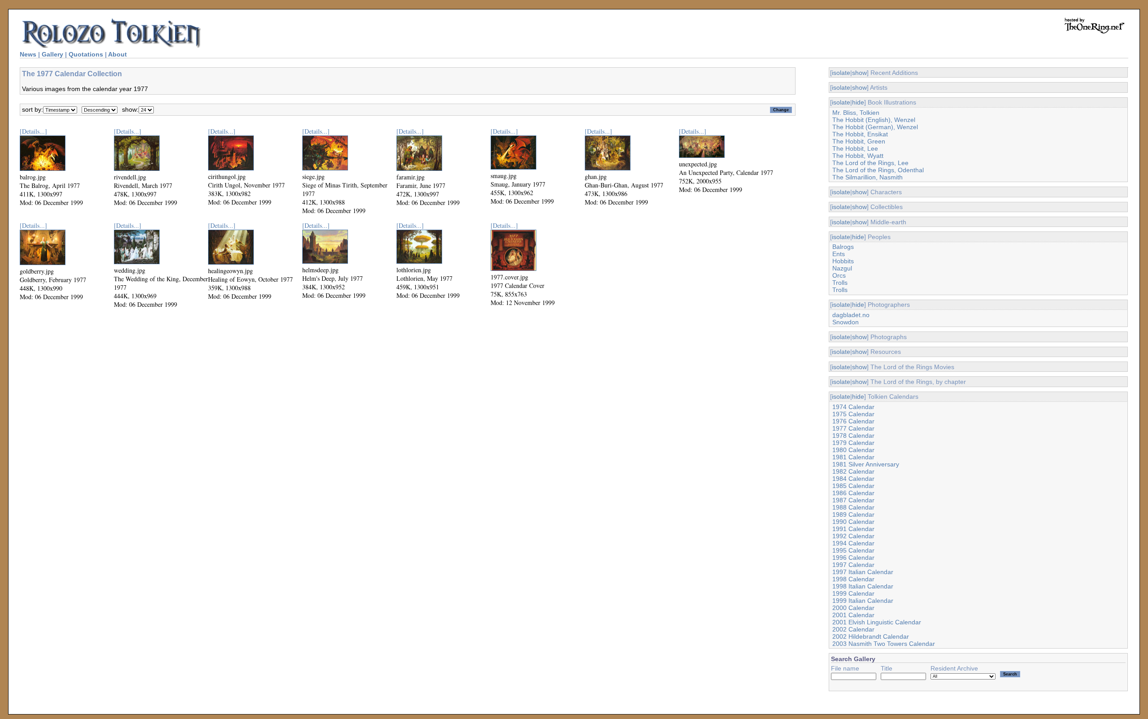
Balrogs (843, 246)
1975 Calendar (853, 414)
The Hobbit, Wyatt (857, 155)
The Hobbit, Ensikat (860, 134)
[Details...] (33, 131)
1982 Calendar (853, 471)
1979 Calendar (853, 442)
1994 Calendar (853, 543)
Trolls (840, 282)
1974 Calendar (853, 406)
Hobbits (843, 261)
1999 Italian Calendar (862, 600)
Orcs (839, 275)
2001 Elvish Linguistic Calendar (876, 622)
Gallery (52, 54)
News (28, 54)
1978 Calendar (853, 435)
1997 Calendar (853, 564)
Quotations (86, 54)
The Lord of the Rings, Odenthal (878, 170)
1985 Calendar (853, 485)
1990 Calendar (853, 521)
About (117, 54)
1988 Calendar (853, 507)
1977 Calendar (853, 428)
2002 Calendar (853, 629)
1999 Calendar (853, 593)
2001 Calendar (853, 615)
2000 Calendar (853, 607)
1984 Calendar (853, 478)
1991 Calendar (853, 528)
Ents (838, 253)
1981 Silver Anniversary (865, 464)
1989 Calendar (853, 514)
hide (858, 102)
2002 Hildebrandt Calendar (870, 636)
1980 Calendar (853, 449)
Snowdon (845, 322)
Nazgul (842, 268)
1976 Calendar (853, 421)
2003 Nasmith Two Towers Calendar (883, 643)
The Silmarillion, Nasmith (867, 177)
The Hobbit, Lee (855, 148)
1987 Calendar (853, 500)
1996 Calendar (853, 557)
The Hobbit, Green (858, 141)
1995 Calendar (853, 550)
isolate (841, 72)
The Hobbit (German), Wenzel (875, 127)
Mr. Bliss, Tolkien (855, 112)
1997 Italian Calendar (862, 571)
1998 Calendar (853, 579)
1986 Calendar (853, 493)
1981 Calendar (853, 457)
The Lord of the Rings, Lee (870, 162)
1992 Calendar (853, 536)
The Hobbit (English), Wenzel (873, 119)
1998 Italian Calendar (862, 586)
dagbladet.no (851, 314)
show (859, 72)
